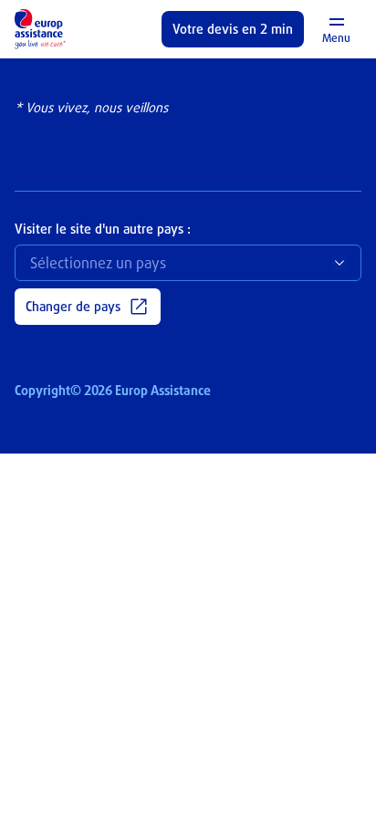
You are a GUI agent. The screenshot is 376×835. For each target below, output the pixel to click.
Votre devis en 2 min (232, 29)
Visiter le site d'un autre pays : (103, 228)
